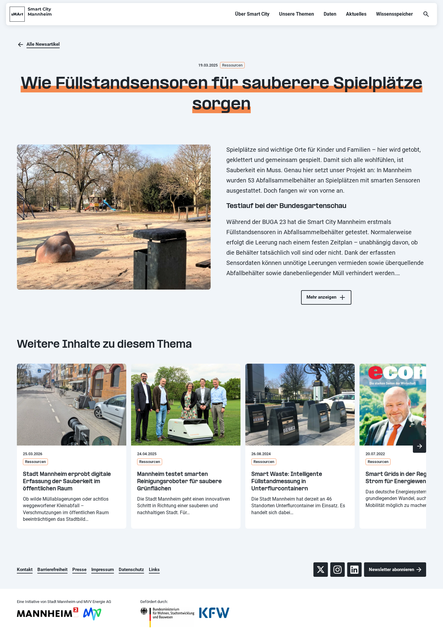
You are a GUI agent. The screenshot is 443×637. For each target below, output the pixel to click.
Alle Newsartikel (43, 44)
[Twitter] (320, 569)
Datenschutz (131, 569)
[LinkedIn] (354, 569)
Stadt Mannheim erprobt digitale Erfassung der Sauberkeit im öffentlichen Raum (67, 482)
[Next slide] (419, 446)
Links (154, 569)
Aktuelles (356, 14)
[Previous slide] (23, 446)
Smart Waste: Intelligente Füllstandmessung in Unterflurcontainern (286, 482)
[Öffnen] (426, 14)
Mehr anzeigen (321, 297)
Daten (330, 14)
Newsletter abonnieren (391, 569)
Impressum (102, 569)
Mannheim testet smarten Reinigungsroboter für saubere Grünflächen (179, 482)
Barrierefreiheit (52, 569)
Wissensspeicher (394, 14)
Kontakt (25, 569)
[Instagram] (337, 569)
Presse (79, 569)
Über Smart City (252, 14)
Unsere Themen (296, 14)
